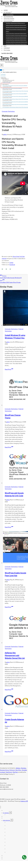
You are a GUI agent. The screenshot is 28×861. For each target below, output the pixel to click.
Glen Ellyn (18, 770)
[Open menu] (1, 65)
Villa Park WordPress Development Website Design (16, 44)
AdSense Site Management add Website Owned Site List (15, 655)
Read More (9, 369)
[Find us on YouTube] (11, 270)
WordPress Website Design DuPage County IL (15, 23)
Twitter (11, 262)
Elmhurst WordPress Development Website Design (16, 33)
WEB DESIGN (6, 820)
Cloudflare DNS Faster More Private (10, 281)
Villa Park (15, 772)
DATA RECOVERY (9, 18)
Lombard (2, 772)
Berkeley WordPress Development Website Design (16, 27)
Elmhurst (12, 770)
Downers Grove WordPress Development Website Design (16, 30)
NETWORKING (8, 16)
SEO (5, 46)
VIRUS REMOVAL (10, 14)
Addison (18, 768)
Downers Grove (4, 770)
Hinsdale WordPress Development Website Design (16, 37)
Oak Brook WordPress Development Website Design (16, 42)
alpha (5, 134)
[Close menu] (0, 807)
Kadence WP (24, 801)
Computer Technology (8, 111)
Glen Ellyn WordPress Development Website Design (16, 35)
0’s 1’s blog (7, 50)
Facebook (12, 264)
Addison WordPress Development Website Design (16, 25)
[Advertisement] (14, 236)
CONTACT (7, 48)
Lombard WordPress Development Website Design (16, 39)
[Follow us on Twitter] (7, 270)
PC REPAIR (6, 813)
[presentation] (15, 308)
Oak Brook (9, 772)
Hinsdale (24, 770)
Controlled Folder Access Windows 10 (11, 276)
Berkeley (23, 768)
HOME (6, 10)
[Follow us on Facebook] (3, 270)
